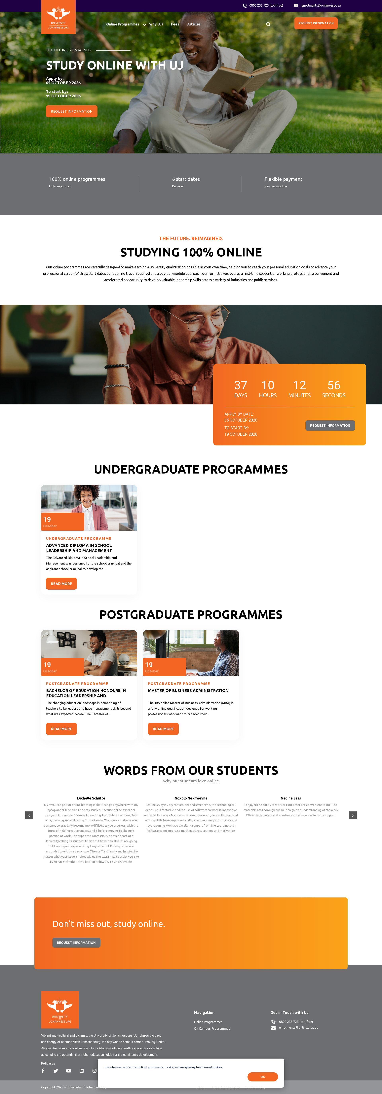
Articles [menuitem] (194, 24)
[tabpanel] (191, 83)
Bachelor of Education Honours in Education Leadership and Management (86, 695)
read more (61, 584)
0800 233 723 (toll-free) (266, 5)
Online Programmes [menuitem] (122, 24)
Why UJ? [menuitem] (156, 24)
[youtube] (69, 1071)
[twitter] (56, 1071)
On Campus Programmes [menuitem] (212, 1028)
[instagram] (94, 1071)
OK (263, 1076)
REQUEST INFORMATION (316, 23)
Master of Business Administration (188, 690)
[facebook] (43, 1071)
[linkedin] (82, 1071)
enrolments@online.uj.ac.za (321, 5)
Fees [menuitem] (175, 24)
